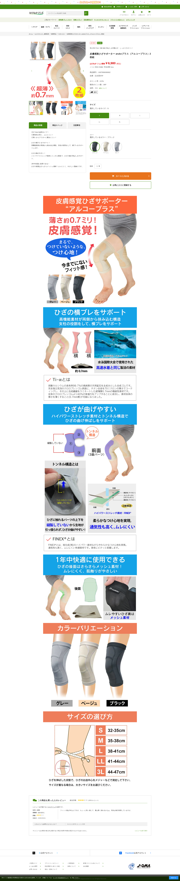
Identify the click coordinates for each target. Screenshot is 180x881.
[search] (86, 13)
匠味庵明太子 (88, 20)
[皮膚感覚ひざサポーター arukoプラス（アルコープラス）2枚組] (57, 70)
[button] (83, 71)
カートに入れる (122, 176)
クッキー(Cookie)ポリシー (61, 877)
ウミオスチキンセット (101, 20)
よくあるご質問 (132, 6)
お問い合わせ (145, 6)
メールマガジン (124, 15)
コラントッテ (130, 20)
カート (149, 15)
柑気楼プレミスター (65, 20)
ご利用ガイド (120, 6)
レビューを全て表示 (141, 830)
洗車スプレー (77, 20)
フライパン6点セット (117, 20)
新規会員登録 (108, 6)
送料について (102, 88)
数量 (91, 166)
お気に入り (141, 15)
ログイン (133, 15)
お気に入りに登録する (122, 185)
